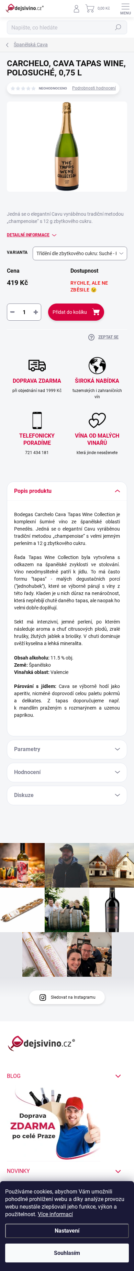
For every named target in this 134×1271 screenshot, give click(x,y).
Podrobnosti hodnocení (94, 88)
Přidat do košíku (70, 312)
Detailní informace (28, 235)
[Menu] (125, 8)
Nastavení (67, 1230)
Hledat (118, 27)
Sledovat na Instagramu (73, 997)
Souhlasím (67, 1253)
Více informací (55, 1214)
